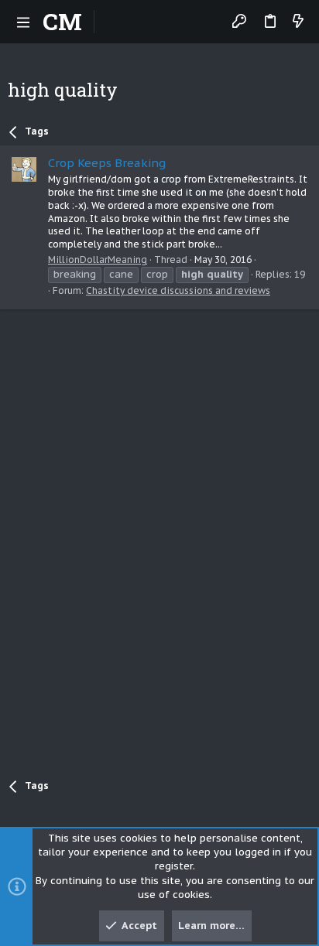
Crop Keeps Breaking (107, 162)
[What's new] (298, 22)
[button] (23, 21)
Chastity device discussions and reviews (178, 290)
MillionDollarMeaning (97, 259)
